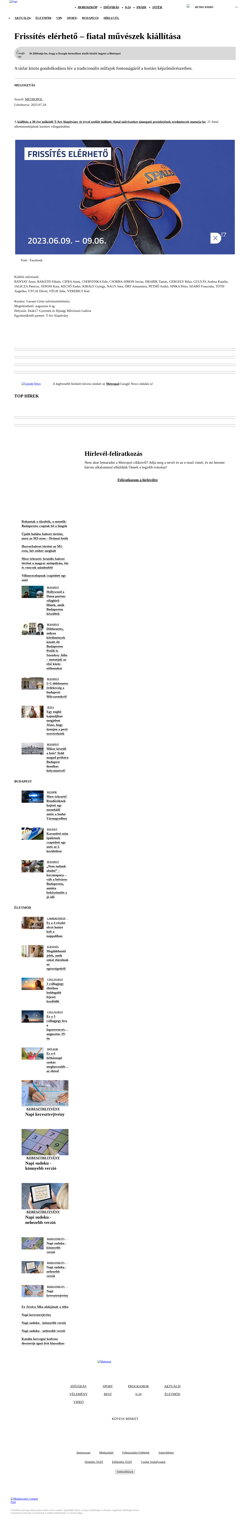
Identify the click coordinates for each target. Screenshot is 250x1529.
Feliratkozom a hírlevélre (137, 480)
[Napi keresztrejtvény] (45, 1120)
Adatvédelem (166, 1452)
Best (108, 1394)
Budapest (53, 587)
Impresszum (83, 1452)
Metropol (34, 99)
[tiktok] (225, 7)
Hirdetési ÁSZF (94, 1461)
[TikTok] (125, 1430)
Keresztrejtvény (43, 1109)
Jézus (50, 707)
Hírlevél (111, 18)
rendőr (52, 792)
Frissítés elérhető (77, 111)
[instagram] (227, 7)
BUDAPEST (90, 18)
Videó (78, 1402)
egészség (53, 947)
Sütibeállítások (125, 1471)
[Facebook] (115, 1430)
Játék (157, 7)
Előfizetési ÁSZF (122, 1461)
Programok (138, 1386)
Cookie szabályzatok (153, 1461)
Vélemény (78, 1394)
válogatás (44, 111)
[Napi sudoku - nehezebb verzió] (45, 1228)
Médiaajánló (106, 1452)
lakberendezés (57, 918)
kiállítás (109, 111)
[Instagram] (135, 1430)
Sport (72, 18)
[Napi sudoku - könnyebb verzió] (45, 1174)
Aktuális (22, 18)
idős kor (52, 1049)
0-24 (127, 7)
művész (23, 111)
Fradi (141, 7)
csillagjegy (55, 979)
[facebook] (224, 7)
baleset (52, 829)
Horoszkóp (88, 7)
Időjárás (111, 7)
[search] (236, 7)
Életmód (43, 18)
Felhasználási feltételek (136, 1452)
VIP (58, 18)
